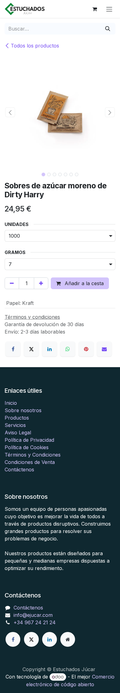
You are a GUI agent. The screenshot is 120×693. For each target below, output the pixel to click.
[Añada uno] (41, 283)
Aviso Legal (18, 432)
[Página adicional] (67, 639)
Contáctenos (19, 469)
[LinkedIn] (49, 349)
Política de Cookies (27, 447)
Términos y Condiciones (33, 455)
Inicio (11, 403)
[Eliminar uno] (12, 283)
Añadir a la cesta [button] (83, 283)
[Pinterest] (86, 349)
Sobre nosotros (23, 410)
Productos (17, 418)
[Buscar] (107, 29)
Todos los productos (35, 46)
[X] (31, 349)
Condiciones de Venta (30, 462)
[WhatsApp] (67, 349)
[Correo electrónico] (104, 349)
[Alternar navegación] (109, 8)
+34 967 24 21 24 (35, 622)
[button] (10, 112)
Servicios (15, 425)
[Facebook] (13, 349)
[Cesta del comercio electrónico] (94, 9)
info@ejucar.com (33, 615)
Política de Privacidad (29, 440)
